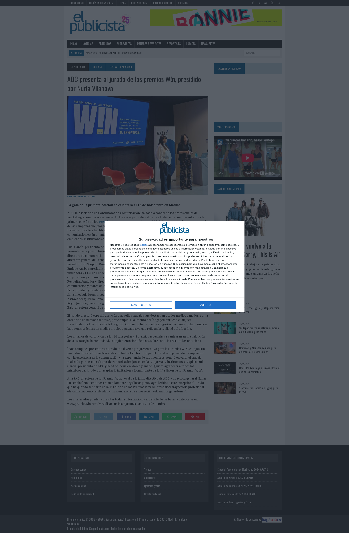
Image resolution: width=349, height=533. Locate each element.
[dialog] (174, 266)
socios (144, 244)
